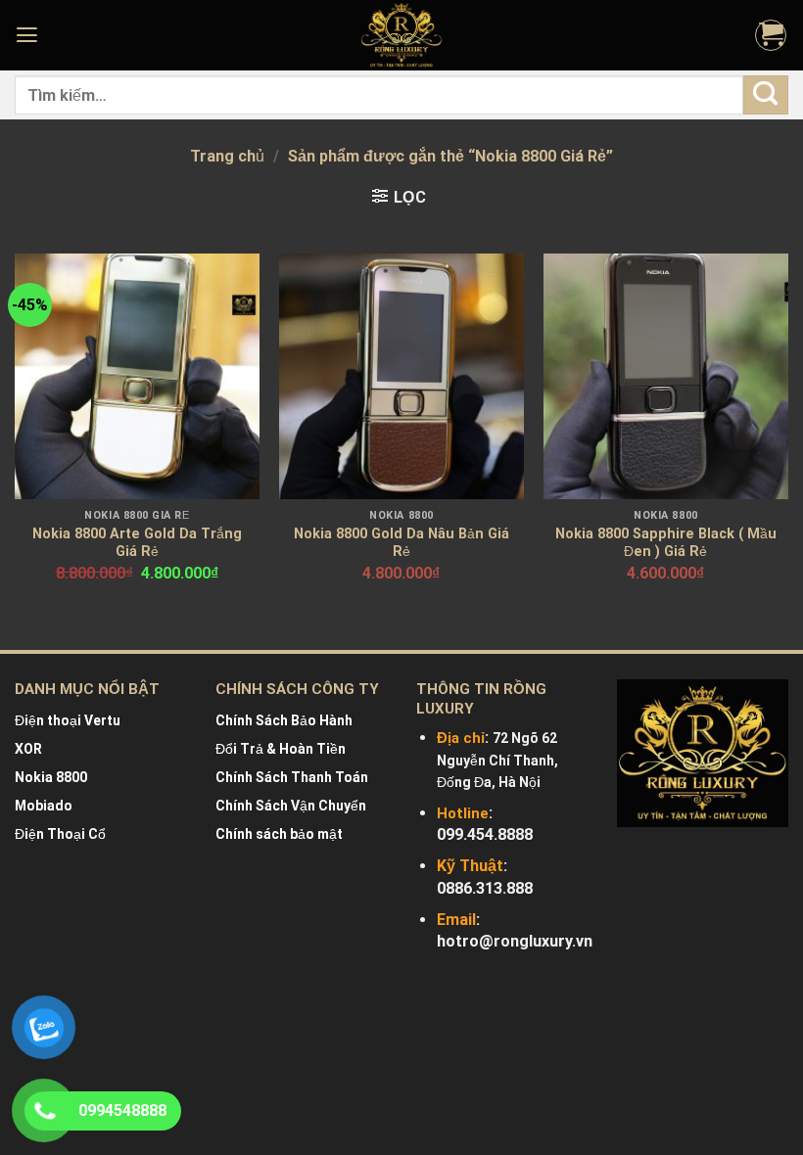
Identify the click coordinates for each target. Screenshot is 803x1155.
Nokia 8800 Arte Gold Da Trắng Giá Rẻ (137, 543)
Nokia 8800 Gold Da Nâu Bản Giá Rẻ (401, 543)
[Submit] (765, 94)
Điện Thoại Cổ (60, 834)
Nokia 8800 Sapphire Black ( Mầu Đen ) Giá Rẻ (666, 543)
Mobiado (43, 805)
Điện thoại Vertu (67, 720)
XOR (28, 749)
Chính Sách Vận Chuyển (290, 805)
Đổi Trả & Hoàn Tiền (280, 749)
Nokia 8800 (51, 777)
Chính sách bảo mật (279, 834)
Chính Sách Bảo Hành (284, 720)
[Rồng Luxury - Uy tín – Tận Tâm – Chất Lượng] (401, 35)
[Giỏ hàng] (770, 35)
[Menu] (29, 35)
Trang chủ (227, 156)
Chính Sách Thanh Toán (291, 777)
